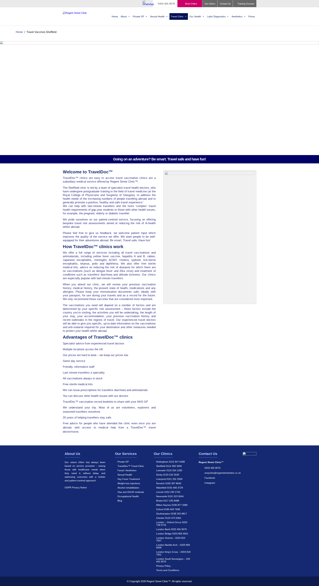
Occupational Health (128, 496)
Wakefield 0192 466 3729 (169, 487)
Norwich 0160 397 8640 (168, 483)
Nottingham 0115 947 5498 (170, 461)
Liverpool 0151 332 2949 (169, 479)
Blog (119, 500)
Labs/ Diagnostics (216, 16)
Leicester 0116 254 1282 (169, 470)
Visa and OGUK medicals (130, 492)
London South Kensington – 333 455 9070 (173, 560)
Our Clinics (210, 3)
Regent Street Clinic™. (159, 581)
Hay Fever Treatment (128, 479)
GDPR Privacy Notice (76, 487)
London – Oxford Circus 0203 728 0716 (171, 523)
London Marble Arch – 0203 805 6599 (173, 546)
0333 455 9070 (166, 3)
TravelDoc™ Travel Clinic (130, 466)
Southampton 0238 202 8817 (171, 513)
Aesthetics (237, 16)
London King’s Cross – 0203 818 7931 (173, 553)
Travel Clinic (177, 16)
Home (115, 16)
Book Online (190, 3)
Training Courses (245, 3)
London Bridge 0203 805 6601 (172, 533)
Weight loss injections (128, 483)
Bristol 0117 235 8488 (167, 500)
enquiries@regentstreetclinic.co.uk (223, 473)
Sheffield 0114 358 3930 (169, 466)
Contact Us (225, 3)
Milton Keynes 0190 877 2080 (172, 505)
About (124, 16)
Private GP (138, 16)
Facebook (210, 478)
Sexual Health (157, 16)
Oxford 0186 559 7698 (168, 509)
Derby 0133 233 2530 (167, 474)
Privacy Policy (163, 566)
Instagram (210, 483)
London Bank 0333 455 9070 (171, 529)
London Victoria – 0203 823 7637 (170, 539)
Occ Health (195, 16)
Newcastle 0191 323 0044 (170, 496)
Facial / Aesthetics (126, 470)
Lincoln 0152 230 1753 (168, 492)
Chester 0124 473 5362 (168, 518)
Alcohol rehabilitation (128, 487)
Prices (251, 16)
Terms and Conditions (167, 570)
